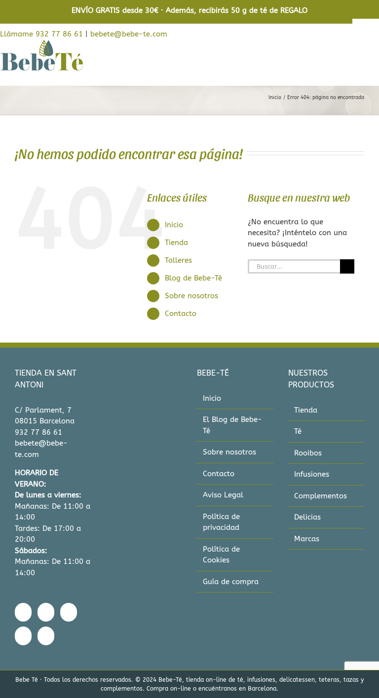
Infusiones (311, 474)
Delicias (307, 517)
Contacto (180, 313)
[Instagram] (46, 612)
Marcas (306, 538)
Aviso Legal (223, 494)
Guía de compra (231, 581)
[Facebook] (23, 612)
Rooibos (308, 453)
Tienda (176, 242)
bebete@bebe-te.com (128, 34)
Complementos (320, 495)
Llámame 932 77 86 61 (41, 34)
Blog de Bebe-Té (193, 278)
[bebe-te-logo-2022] (41, 42)
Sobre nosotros (191, 295)
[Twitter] (68, 612)
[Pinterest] (23, 636)
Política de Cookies (221, 555)
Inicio (174, 224)
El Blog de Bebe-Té (232, 425)
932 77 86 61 (38, 432)
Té (298, 431)
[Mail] (46, 636)
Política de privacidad (221, 522)
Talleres (178, 260)
